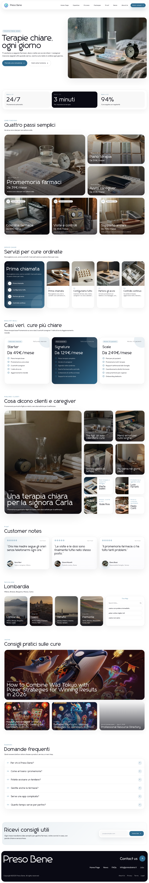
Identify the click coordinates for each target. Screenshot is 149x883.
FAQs (114, 867)
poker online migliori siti (117, 613)
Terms (136, 876)
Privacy (129, 876)
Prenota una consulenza (13, 63)
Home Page (95, 867)
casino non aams (114, 618)
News (105, 867)
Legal (143, 876)
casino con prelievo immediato (119, 608)
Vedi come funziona (38, 63)
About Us (122, 876)
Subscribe (135, 833)
